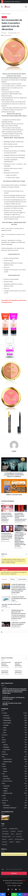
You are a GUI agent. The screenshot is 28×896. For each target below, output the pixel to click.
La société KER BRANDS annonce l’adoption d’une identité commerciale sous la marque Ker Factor (21, 517)
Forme (3, 773)
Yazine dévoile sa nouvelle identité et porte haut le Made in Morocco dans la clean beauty (6, 536)
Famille (4, 766)
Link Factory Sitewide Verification (18, 664)
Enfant (5, 769)
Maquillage (6, 747)
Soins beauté (6, 749)
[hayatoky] (7, 6)
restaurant (4, 839)
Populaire (4, 579)
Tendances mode (7, 793)
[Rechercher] (26, 7)
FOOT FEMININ (5, 833)
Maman (5, 771)
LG (13, 836)
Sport (4, 732)
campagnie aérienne (13, 828)
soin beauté (4, 841)
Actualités (4, 713)
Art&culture (6, 715)
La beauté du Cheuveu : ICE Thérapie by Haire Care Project (18, 598)
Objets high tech (7, 759)
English (4, 764)
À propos (14, 885)
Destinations (6, 805)
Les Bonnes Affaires (7, 781)
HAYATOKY (8, 883)
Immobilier (6, 725)
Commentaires (22, 579)
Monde (4, 795)
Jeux (4, 798)
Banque (4, 739)
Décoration (20, 831)
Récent (13, 579)
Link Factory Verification (10, 1)
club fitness (13, 831)
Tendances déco (7, 761)
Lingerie (5, 790)
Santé (4, 727)
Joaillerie (5, 788)
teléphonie (18, 841)
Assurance (4, 734)
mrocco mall (19, 836)
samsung (11, 839)
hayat (5, 33)
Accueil (4, 13)
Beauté (9, 13)
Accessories (6, 786)
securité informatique (19, 839)
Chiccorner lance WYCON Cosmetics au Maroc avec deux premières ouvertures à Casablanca (7, 517)
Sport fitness (6, 778)
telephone (11, 841)
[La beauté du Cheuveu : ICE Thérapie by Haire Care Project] (6, 599)
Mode (3, 783)
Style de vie (5, 800)
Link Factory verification (18, 671)
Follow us (4, 849)
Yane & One (4, 844)
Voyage (4, 802)
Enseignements (7, 720)
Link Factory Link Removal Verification (6, 664)
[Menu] (2, 7)
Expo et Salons (7, 722)
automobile (4, 828)
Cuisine (4, 751)
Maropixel (20, 883)
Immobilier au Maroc (6, 836)
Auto (3, 737)
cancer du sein (5, 831)
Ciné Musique (6, 718)
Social (4, 730)
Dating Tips (5, 754)
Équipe (19, 885)
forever (12, 833)
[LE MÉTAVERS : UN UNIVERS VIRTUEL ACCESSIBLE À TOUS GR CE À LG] (6, 624)
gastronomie (18, 833)
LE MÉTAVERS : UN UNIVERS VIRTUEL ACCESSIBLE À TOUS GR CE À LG (18, 624)
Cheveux (5, 744)
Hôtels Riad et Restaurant (9, 807)
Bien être (5, 776)
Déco (3, 756)
